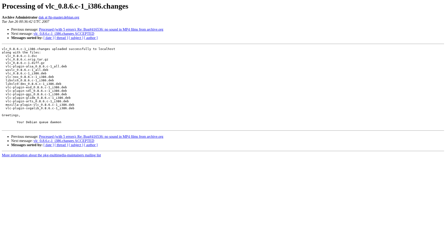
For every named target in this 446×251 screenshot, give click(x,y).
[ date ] (48, 38)
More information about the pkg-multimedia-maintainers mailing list (51, 155)
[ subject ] (76, 38)
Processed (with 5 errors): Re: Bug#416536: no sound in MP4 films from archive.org (101, 29)
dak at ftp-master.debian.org (59, 17)
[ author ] (91, 38)
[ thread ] (61, 38)
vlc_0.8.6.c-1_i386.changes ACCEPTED (63, 34)
